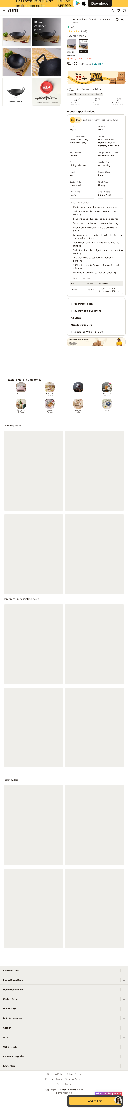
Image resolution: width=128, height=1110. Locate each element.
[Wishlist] (118, 10)
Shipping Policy (55, 1074)
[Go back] (4, 10)
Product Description (82, 303)
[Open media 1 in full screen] (17, 32)
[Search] (112, 10)
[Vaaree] (13, 10)
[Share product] (122, 19)
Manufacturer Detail (82, 324)
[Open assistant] (118, 1100)
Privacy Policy (64, 1084)
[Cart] (124, 10)
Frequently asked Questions (86, 310)
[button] (75, 102)
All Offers (76, 317)
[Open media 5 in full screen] (17, 92)
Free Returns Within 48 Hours (87, 331)
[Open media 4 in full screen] (46, 62)
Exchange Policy (53, 1079)
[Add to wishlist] (117, 19)
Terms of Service (74, 1079)
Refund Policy (74, 1074)
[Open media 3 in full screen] (17, 62)
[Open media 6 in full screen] (46, 92)
